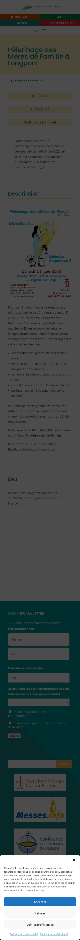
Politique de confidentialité (24, 934)
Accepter (40, 902)
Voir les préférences (40, 924)
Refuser (40, 913)
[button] (74, 860)
